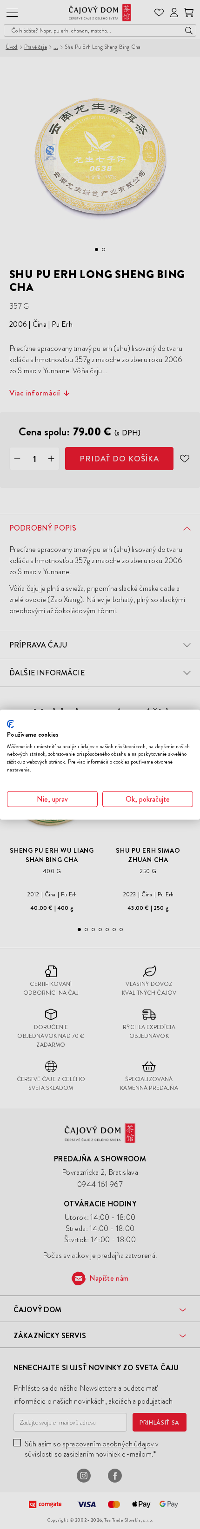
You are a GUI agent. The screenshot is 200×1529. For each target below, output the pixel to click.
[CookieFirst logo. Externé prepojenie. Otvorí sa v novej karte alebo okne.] (10, 724)
